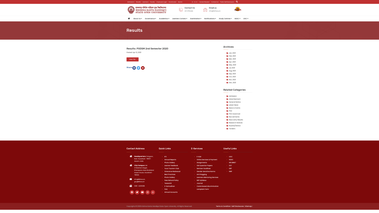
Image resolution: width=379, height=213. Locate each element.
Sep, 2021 (232, 74)
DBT (230, 168)
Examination (195, 18)
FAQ (165, 189)
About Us (137, 18)
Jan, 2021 (232, 53)
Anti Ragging (202, 174)
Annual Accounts (171, 192)
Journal (200, 183)
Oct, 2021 (232, 77)
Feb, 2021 (232, 56)
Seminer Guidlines (204, 168)
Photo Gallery (169, 163)
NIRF (230, 171)
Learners (145, 2)
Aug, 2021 (232, 71)
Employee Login (162, 2)
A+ (196, 2)
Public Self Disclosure (227, 2)
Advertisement (235, 99)
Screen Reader (204, 2)
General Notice (235, 102)
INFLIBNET (232, 163)
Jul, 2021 (232, 68)
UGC (245, 18)
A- (192, 2)
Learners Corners (179, 18)
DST (230, 165)
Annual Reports (170, 160)
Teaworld (168, 183)
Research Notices (236, 123)
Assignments (202, 163)
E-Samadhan (169, 186)
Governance (150, 18)
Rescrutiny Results (236, 120)
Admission (130, 2)
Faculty (152, 2)
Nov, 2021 (232, 79)
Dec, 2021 (232, 82)
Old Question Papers (204, 165)
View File (132, 59)
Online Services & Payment (207, 160)
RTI (165, 157)
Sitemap (248, 206)
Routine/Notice (235, 126)
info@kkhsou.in (214, 11)
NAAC (237, 18)
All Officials (189, 11)
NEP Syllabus (201, 180)
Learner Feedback (171, 165)
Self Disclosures (238, 206)
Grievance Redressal (172, 171)
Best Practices (169, 174)
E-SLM (199, 157)
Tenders (232, 129)
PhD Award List (234, 114)
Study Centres (224, 18)
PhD (230, 111)
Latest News (233, 105)
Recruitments (234, 117)
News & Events (234, 108)
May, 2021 (232, 65)
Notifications (209, 18)
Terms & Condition (223, 206)
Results (138, 2)
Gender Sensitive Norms (206, 171)
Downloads (172, 2)
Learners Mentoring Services (207, 177)
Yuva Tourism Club (171, 168)
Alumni (180, 2)
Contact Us (214, 2)
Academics (163, 18)
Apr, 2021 (232, 62)
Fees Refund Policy (171, 180)
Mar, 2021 (232, 59)
